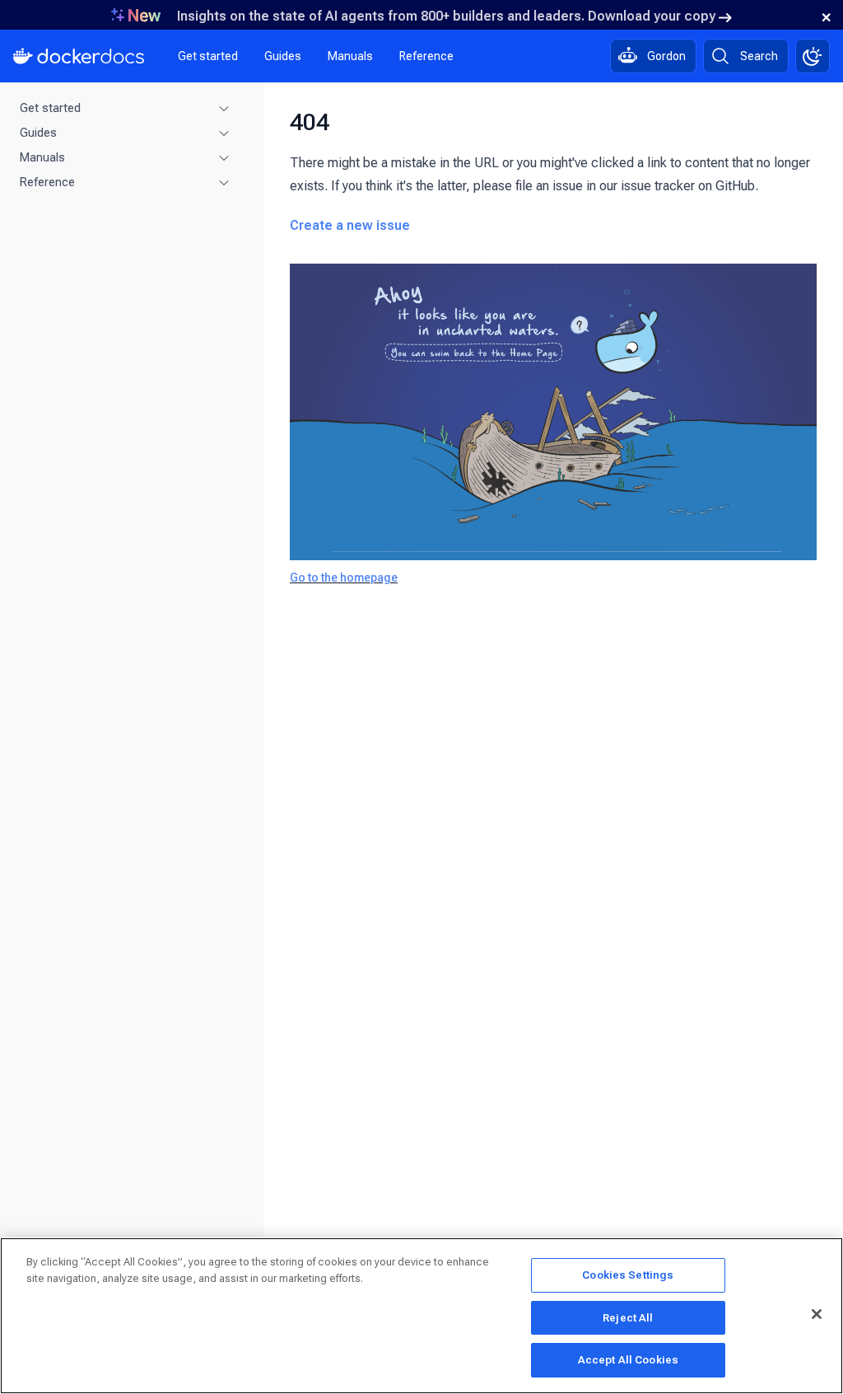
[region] (421, 1315)
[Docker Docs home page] (79, 56)
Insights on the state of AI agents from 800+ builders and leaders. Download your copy (446, 16)
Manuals (350, 56)
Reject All (628, 1318)
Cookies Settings (627, 1275)
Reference (426, 56)
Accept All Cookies (628, 1360)
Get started (208, 56)
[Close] (817, 1314)
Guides (282, 56)
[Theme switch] (812, 56)
